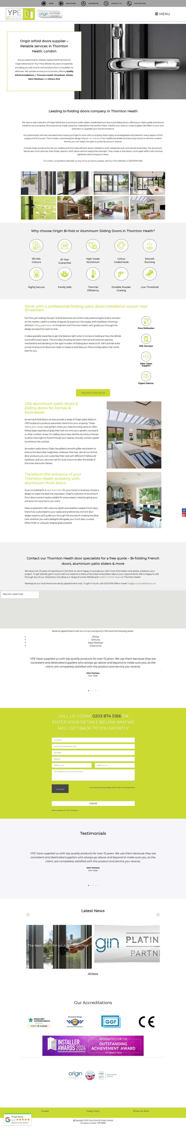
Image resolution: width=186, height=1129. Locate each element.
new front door (54, 490)
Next (158, 915)
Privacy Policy (92, 1111)
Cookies (45, 1111)
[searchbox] (94, 759)
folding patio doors (43, 325)
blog (59, 950)
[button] (88, 690)
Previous (28, 915)
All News (93, 973)
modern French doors (110, 577)
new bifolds (94, 138)
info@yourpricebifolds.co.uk (141, 583)
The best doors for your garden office (57, 945)
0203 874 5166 (106, 715)
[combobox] (93, 759)
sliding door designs (35, 427)
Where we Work (141, 1111)
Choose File (60, 789)
